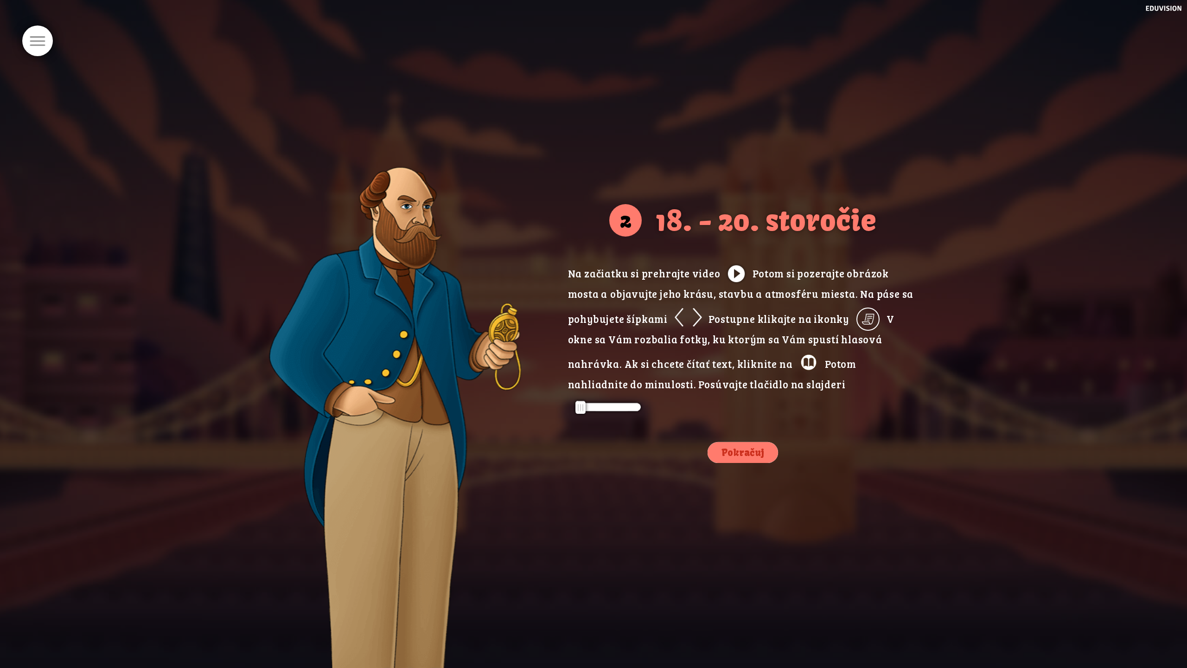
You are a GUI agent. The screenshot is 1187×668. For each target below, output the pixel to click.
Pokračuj (742, 452)
